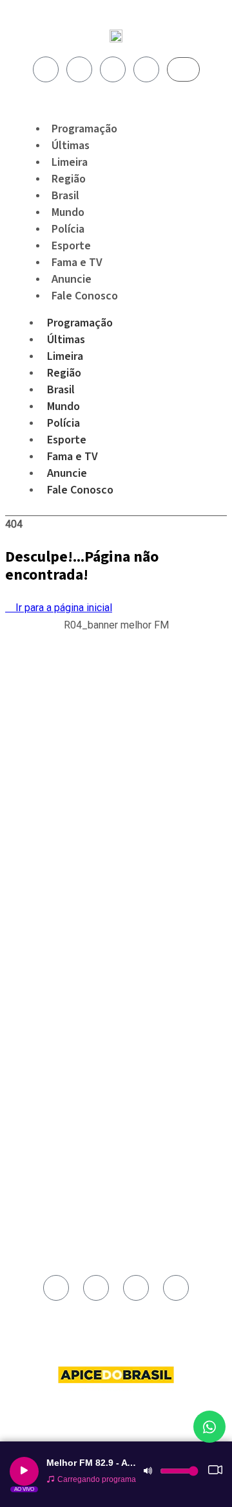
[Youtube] (113, 69)
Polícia (63, 423)
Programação (80, 323)
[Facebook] (46, 69)
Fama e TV (72, 457)
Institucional (48, 944)
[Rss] (146, 69)
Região (64, 373)
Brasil (61, 390)
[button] (116, 632)
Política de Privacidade (67, 988)
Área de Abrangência (63, 959)
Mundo (63, 406)
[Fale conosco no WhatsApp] (209, 1427)
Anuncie (67, 473)
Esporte (66, 440)
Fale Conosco (85, 296)
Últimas (66, 340)
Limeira (65, 356)
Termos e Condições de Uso (77, 1003)
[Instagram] (79, 69)
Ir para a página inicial (62, 608)
